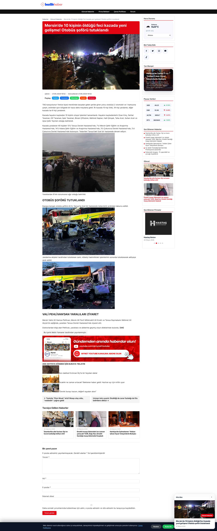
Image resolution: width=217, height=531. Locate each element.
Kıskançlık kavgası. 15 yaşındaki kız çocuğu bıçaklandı (157, 153)
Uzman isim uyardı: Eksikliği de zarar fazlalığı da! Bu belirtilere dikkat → (115, 399)
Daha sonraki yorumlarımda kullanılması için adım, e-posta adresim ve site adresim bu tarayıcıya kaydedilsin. (88, 508)
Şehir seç (150, 31)
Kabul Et (168, 526)
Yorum (45, 457)
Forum (132, 12)
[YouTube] (165, 51)
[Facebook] (146, 51)
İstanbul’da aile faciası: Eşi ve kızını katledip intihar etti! (157, 134)
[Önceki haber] (165, 73)
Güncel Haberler (88, 12)
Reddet (156, 526)
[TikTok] (146, 57)
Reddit (83, 98)
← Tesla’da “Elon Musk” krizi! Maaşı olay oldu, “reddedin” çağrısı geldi (64, 399)
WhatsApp (74, 98)
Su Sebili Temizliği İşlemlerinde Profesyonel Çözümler (156, 149)
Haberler (45, 19)
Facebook (64, 98)
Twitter (55, 98)
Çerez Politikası (120, 12)
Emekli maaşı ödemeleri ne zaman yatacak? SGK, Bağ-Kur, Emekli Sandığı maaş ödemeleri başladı (158, 139)
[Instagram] (159, 51)
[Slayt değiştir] (154, 243)
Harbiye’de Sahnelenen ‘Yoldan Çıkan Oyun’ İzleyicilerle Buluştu (158, 144)
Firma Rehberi (104, 12)
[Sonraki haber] (169, 73)
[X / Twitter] (152, 51)
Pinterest (92, 98)
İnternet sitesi (48, 496)
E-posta (46, 487)
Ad (44, 478)
